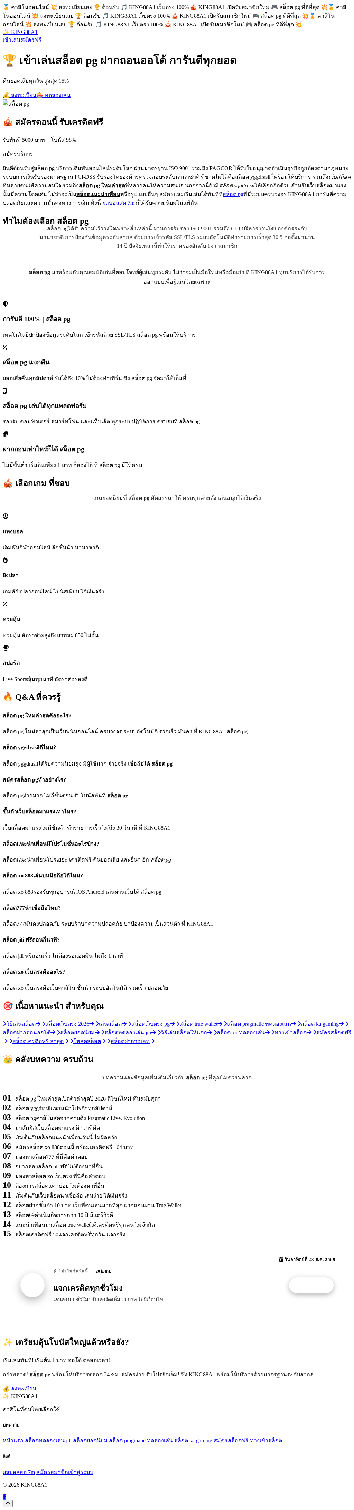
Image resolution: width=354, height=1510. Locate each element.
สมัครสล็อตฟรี (231, 1440)
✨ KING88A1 (20, 32)
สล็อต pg (233, 194)
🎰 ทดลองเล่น (53, 95)
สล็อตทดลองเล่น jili (48, 1440)
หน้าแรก (13, 1440)
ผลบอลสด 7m (118, 203)
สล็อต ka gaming (193, 1440)
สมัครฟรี (30, 40)
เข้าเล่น (11, 40)
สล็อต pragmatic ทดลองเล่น (141, 1440)
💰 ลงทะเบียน (19, 95)
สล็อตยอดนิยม (90, 1440)
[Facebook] (4, 1497)
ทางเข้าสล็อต (266, 1440)
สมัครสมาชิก (52, 1472)
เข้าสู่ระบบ (80, 1472)
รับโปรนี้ (315, 1285)
